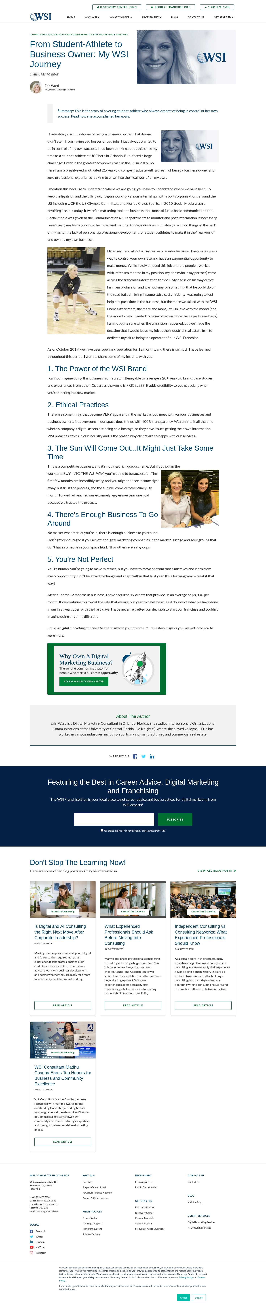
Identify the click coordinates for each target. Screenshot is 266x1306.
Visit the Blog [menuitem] (195, 1202)
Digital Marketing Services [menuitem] (201, 1222)
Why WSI (91, 17)
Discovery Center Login (118, 7)
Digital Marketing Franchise (108, 34)
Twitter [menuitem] (39, 1236)
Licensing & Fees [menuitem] (143, 1182)
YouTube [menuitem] (40, 1247)
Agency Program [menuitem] (144, 1223)
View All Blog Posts (214, 870)
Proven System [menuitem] (90, 1218)
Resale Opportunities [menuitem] (146, 1187)
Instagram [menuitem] (41, 1252)
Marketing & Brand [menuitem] (92, 1228)
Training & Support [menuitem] (92, 1223)
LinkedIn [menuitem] (40, 1241)
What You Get (119, 17)
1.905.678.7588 (218, 7)
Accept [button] (183, 1297)
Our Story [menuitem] (88, 1182)
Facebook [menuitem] (41, 1231)
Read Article (63, 1005)
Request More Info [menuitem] (144, 1218)
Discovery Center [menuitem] (144, 1212)
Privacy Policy (186, 1277)
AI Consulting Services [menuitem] (199, 1227)
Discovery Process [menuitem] (144, 1207)
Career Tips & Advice (44, 34)
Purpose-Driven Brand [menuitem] (94, 1187)
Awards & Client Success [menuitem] (95, 1198)
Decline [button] (199, 1297)
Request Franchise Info (173, 7)
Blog (174, 17)
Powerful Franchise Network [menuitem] (97, 1192)
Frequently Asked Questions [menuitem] (149, 1228)
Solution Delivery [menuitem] (91, 1234)
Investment (150, 17)
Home (71, 17)
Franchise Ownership (73, 34)
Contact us (196, 17)
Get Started (222, 17)
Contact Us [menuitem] (193, 1182)
